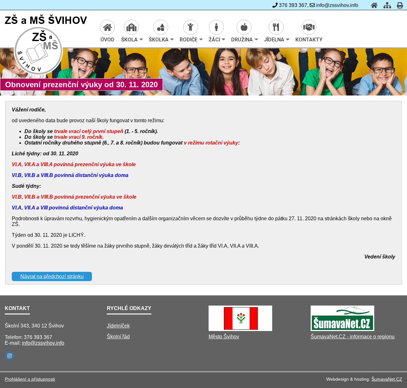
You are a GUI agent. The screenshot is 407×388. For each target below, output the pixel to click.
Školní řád (118, 336)
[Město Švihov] (240, 329)
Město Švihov (224, 336)
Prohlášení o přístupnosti (30, 379)
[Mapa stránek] (385, 5)
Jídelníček (118, 325)
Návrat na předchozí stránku (52, 276)
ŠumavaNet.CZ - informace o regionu (353, 336)
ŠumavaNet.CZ (386, 379)
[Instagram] (9, 356)
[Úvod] (372, 5)
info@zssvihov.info (43, 343)
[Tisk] (398, 5)
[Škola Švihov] (39, 74)
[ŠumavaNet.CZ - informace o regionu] (342, 329)
